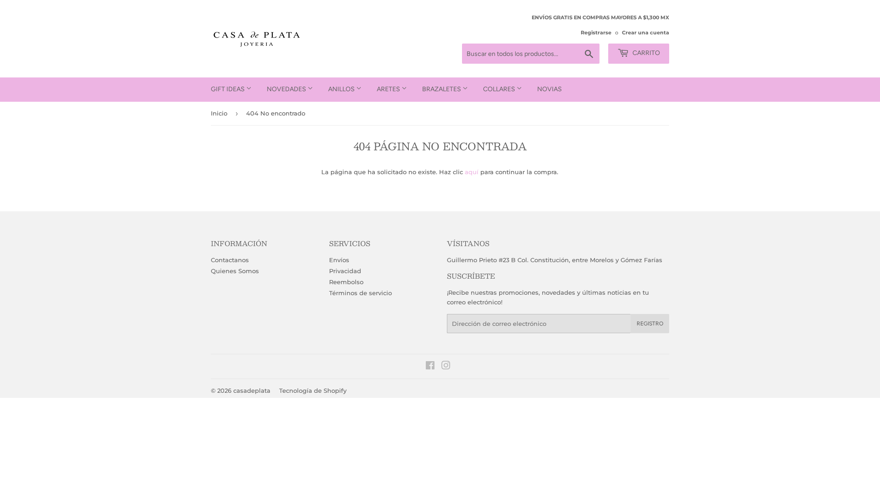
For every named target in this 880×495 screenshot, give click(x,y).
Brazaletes (442, 89)
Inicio (219, 113)
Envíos (339, 260)
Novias (549, 89)
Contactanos (230, 260)
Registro (650, 323)
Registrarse (596, 32)
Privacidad (345, 271)
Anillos (342, 89)
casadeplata (251, 390)
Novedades (287, 89)
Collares (500, 89)
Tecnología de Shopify (312, 390)
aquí (471, 172)
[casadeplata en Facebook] (430, 366)
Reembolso (346, 282)
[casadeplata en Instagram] (446, 366)
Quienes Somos (235, 271)
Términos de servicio (360, 293)
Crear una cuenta (645, 32)
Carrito (645, 53)
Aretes (389, 89)
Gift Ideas (228, 89)
